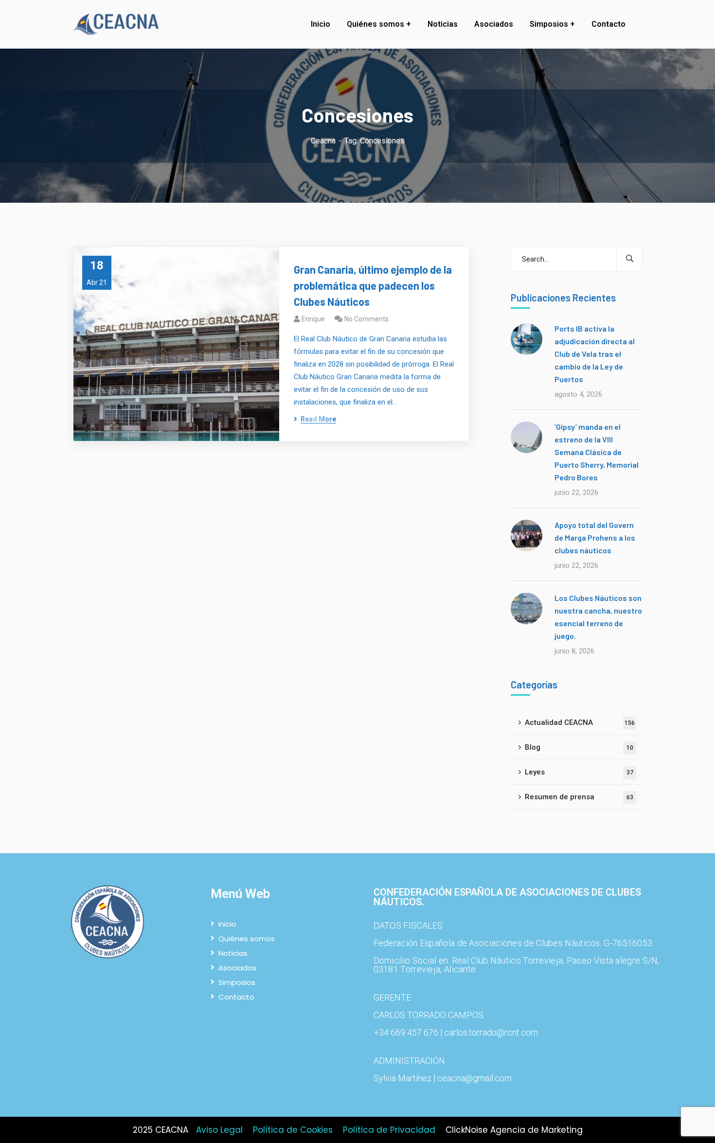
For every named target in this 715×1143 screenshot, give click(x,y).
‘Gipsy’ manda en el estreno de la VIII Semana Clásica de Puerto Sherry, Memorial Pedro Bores (596, 452)
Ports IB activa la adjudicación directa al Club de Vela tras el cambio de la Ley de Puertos (594, 354)
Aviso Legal (219, 1130)
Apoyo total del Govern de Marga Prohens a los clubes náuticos (594, 537)
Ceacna (323, 140)
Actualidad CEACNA (580, 722)
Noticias (233, 953)
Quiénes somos (246, 938)
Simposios (236, 982)
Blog (579, 747)
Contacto (236, 997)
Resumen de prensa (579, 796)
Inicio (227, 924)
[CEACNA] (118, 24)
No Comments (366, 319)
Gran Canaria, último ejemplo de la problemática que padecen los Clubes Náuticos (373, 285)
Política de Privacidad (389, 1130)
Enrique (313, 319)
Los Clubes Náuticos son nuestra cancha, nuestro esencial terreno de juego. (598, 616)
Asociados (237, 968)
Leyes (579, 772)
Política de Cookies (293, 1130)
